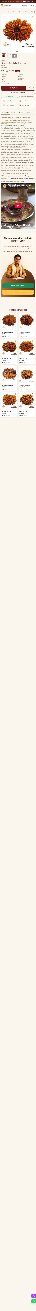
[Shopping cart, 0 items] (31, 5)
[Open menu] (34, 5)
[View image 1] (3, 55)
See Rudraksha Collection (18, 292)
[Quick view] (16, 319)
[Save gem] (29, 88)
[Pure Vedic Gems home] (6, 5)
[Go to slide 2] (18, 51)
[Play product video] (14, 55)
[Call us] (33, 1296)
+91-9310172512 (29, 1)
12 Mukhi (14, 12)
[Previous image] (3, 33)
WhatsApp (10, 96)
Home (2, 12)
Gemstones (8, 12)
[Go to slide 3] (19, 51)
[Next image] (32, 33)
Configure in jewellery (19, 92)
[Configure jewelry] (16, 322)
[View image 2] (9, 55)
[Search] (28, 5)
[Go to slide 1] (17, 51)
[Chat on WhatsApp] (33, 1301)
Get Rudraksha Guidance (18, 285)
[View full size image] (32, 16)
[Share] (33, 88)
